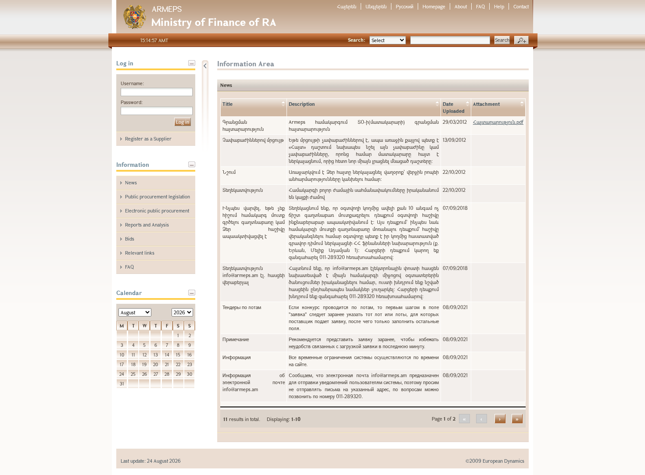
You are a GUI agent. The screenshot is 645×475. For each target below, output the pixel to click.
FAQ (480, 6)
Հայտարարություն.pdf (498, 122)
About (461, 6)
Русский (404, 6)
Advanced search (521, 40)
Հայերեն (346, 6)
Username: (132, 83)
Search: (356, 39)
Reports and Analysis (147, 224)
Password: (132, 102)
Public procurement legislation (157, 196)
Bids (129, 238)
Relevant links (139, 252)
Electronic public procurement (157, 210)
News (131, 182)
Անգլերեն (376, 6)
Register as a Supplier (148, 138)
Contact (521, 6)
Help (499, 6)
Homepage (434, 6)
